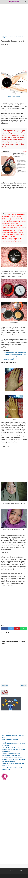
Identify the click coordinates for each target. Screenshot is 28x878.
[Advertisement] (14, 20)
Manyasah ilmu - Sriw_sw (14, 96)
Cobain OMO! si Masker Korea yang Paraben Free (15, 352)
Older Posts (23, 685)
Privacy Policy (20, 870)
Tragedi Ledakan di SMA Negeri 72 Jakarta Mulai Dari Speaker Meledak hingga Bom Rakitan (13, 743)
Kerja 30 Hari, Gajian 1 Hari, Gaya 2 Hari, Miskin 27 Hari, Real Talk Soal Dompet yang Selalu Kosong (13, 749)
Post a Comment (5, 44)
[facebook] (4, 628)
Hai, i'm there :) (12, 870)
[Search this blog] (26, 2)
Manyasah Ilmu (17, 875)
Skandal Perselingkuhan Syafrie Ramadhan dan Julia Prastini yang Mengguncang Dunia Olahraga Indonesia (12, 755)
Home (6, 870)
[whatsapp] (23, 628)
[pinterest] (17, 628)
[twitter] (11, 628)
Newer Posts (5, 685)
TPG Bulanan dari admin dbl (10, 739)
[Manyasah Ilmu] (14, 2)
